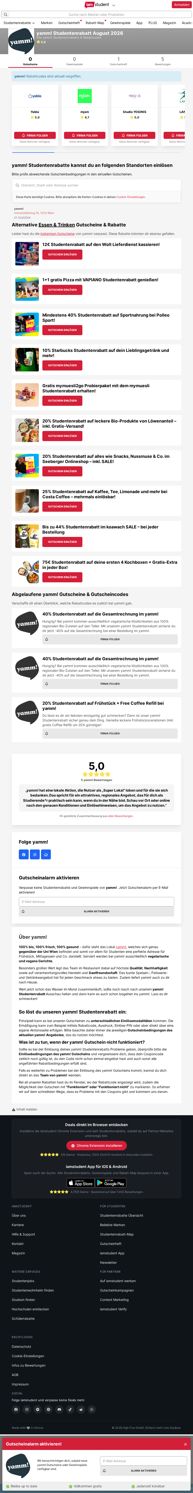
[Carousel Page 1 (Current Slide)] (33, 152)
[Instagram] (27, 1409)
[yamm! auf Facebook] (24, 855)
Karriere (18, 1225)
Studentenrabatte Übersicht (121, 1215)
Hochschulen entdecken (30, 1309)
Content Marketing (114, 1300)
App (139, 23)
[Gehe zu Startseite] (96, 5)
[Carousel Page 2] (75, 152)
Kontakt (18, 1244)
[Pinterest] (48, 1409)
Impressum (20, 1384)
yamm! (121, 947)
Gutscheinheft (69, 23)
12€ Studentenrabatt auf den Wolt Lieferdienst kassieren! (101, 244)
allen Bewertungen (120, 816)
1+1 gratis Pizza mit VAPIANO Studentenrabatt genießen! (100, 279)
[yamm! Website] (46, 855)
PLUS (153, 23)
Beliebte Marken (112, 1225)
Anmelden (181, 5)
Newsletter (108, 1262)
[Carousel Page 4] (160, 152)
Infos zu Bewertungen (28, 1365)
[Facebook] (16, 1409)
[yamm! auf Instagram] (35, 855)
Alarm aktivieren (96, 911)
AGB (15, 1375)
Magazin (169, 23)
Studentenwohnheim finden (33, 1290)
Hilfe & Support (23, 1234)
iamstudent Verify (113, 1309)
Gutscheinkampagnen (117, 1290)
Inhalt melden (26, 1109)
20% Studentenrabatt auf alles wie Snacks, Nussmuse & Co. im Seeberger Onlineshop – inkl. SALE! (105, 459)
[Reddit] (81, 1409)
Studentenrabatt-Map (117, 1234)
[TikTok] (70, 1409)
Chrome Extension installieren (99, 1145)
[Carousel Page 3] (117, 152)
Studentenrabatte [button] (18, 23)
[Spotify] (37, 1409)
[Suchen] (6, 14)
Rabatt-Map (95, 23)
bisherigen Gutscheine (57, 234)
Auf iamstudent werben (118, 1281)
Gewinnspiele (120, 23)
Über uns (19, 1215)
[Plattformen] (113, 5)
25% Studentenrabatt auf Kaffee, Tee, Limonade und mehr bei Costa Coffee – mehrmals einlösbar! (104, 494)
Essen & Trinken (57, 225)
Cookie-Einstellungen (131, 197)
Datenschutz (21, 1346)
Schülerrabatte (23, 1318)
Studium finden (23, 1300)
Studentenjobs (23, 1281)
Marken (46, 23)
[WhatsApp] (92, 1409)
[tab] (30, 61)
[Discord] (59, 1409)
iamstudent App (112, 1253)
